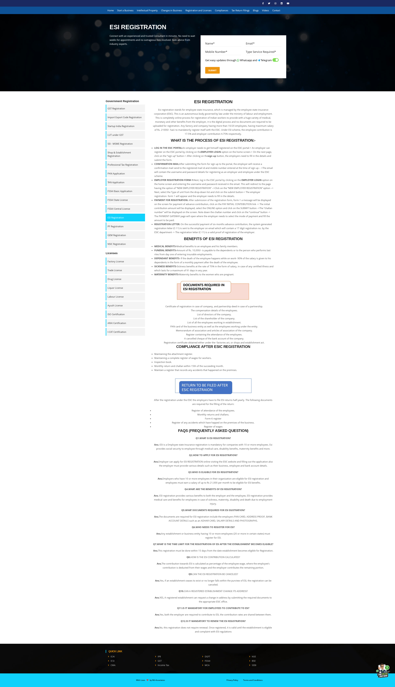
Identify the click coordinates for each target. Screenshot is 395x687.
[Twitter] (269, 3)
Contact (276, 10)
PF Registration (115, 226)
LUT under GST (115, 134)
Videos (265, 10)
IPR (159, 656)
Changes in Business (171, 10)
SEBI (254, 665)
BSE (254, 660)
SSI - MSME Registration (120, 143)
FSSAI (207, 660)
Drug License (114, 279)
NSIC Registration (117, 243)
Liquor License (115, 287)
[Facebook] (263, 3)
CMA (113, 665)
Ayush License (115, 305)
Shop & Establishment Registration (119, 154)
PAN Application (116, 173)
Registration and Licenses (198, 10)
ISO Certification (116, 314)
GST (160, 660)
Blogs (256, 10)
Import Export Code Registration (125, 117)
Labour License (116, 296)
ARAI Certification (117, 323)
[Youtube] (288, 3)
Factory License (116, 261)
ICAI (113, 656)
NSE (254, 656)
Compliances (221, 10)
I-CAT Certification (117, 331)
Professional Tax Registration (123, 164)
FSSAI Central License (119, 208)
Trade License (115, 270)
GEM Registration (117, 235)
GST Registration (116, 108)
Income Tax (163, 665)
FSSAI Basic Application (120, 191)
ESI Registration (116, 217)
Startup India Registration (121, 126)
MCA (207, 665)
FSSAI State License (118, 199)
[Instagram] (276, 3)
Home (110, 10)
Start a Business (125, 10)
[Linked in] (282, 3)
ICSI (112, 660)
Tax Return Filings (240, 10)
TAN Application (116, 182)
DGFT (207, 656)
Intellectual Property (147, 10)
